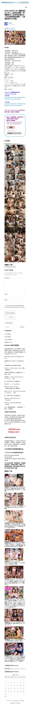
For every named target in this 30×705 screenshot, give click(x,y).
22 (20, 688)
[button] (26, 7)
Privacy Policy (12, 703)
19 (11, 688)
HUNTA (8, 30)
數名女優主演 (13, 30)
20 (14, 688)
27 (14, 691)
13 (14, 685)
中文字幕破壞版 (8, 339)
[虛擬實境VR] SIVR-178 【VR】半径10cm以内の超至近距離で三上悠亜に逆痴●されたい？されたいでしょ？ (15, 623)
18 (8, 688)
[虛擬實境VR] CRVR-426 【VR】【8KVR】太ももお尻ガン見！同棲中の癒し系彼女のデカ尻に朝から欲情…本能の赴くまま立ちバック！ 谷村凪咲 (15, 489)
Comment (7, 277)
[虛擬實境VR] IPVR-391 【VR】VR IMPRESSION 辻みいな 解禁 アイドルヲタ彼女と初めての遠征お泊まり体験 (15, 563)
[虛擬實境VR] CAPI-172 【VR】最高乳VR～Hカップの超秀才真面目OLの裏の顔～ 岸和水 (15, 640)
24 (5, 691)
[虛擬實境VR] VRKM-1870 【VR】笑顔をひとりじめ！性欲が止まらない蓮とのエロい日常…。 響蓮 (15, 507)
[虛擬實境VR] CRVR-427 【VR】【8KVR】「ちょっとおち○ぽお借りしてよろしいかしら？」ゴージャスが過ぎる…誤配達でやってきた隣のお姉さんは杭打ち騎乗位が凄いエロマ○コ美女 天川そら (15, 581)
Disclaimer (18, 703)
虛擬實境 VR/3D (8, 342)
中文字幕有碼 (12, 28)
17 (5, 688)
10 (5, 685)
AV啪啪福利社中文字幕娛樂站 (18, 700)
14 (17, 685)
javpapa (10, 23)
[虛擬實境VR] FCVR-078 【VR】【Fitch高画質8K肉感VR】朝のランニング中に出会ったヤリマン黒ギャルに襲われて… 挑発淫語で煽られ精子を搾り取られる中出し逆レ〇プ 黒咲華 (15, 544)
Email (6, 299)
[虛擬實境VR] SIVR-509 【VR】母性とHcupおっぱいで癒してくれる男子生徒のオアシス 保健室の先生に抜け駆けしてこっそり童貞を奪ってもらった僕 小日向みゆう (15, 525)
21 (17, 688)
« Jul (5, 696)
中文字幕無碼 (8, 336)
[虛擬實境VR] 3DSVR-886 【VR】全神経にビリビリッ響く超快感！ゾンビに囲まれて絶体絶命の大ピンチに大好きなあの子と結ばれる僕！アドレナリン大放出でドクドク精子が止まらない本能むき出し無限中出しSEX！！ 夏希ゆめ (15, 658)
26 (11, 691)
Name (6, 294)
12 (11, 685)
